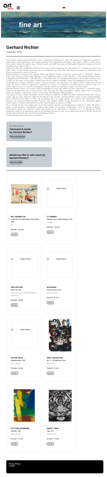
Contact (12, 466)
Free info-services (17, 137)
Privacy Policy (14, 464)
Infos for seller (16, 162)
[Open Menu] (18, 8)
